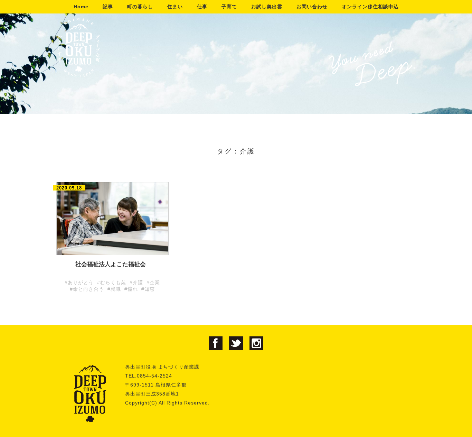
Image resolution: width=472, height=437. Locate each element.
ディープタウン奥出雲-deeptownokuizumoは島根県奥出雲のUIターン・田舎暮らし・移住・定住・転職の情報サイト (78, 47)
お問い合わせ (312, 6)
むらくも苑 (113, 282)
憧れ (133, 289)
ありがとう (81, 282)
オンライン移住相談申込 (370, 6)
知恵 (149, 289)
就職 (116, 289)
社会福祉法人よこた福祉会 (110, 264)
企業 (155, 282)
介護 (138, 282)
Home (81, 6)
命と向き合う (88, 289)
